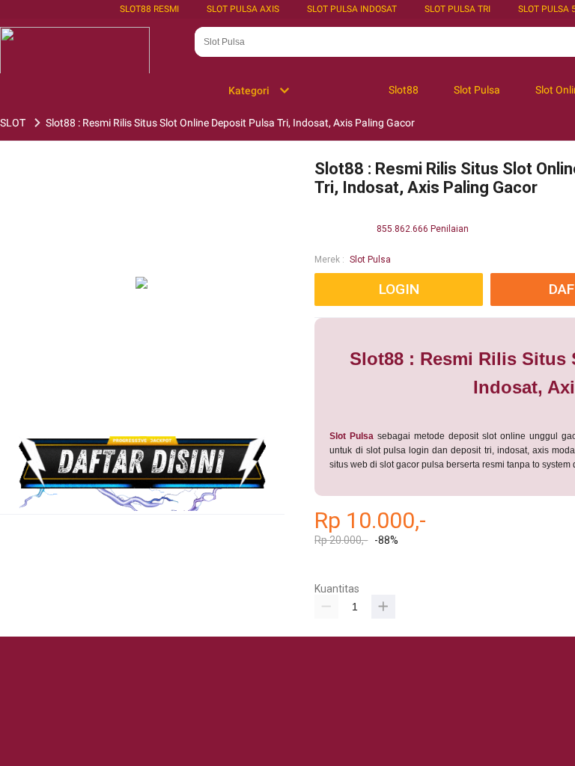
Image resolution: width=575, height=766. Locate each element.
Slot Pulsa (370, 259)
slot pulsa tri (457, 9)
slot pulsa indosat (352, 9)
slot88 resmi (149, 9)
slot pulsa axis (243, 9)
